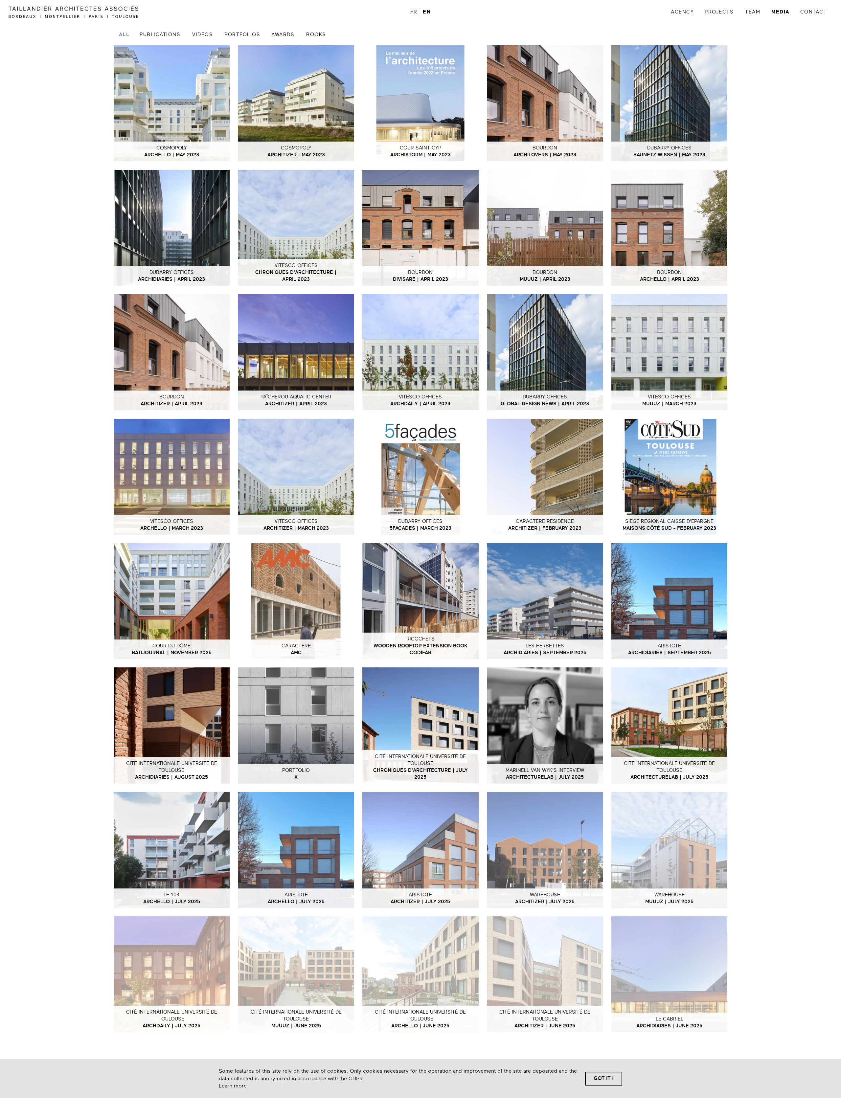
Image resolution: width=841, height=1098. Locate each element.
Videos (202, 34)
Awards (282, 34)
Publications (160, 34)
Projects (719, 12)
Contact (813, 12)
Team (752, 12)
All (124, 34)
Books (316, 34)
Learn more (233, 1086)
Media (780, 12)
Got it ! (604, 1078)
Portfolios (242, 34)
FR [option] (413, 12)
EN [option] (427, 12)
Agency (682, 12)
